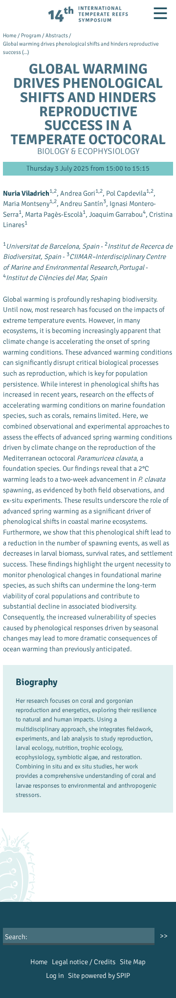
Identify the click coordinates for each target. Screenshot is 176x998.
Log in (55, 975)
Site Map (133, 961)
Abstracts (56, 35)
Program (31, 35)
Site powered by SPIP (99, 975)
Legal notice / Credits (83, 961)
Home (10, 35)
